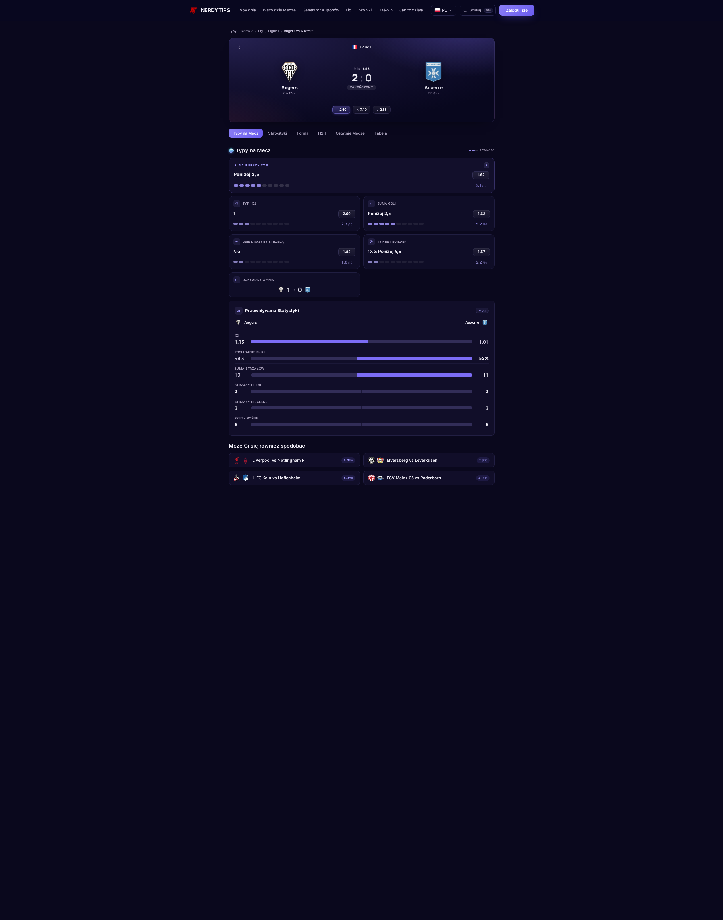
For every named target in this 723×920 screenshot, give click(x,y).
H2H (322, 133)
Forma (303, 133)
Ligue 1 (273, 31)
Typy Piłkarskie (241, 31)
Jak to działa (411, 10)
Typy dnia (247, 10)
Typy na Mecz (246, 133)
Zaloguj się (517, 10)
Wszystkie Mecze (279, 10)
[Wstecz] (239, 47)
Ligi (349, 10)
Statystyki (277, 133)
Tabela (380, 133)
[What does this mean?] (486, 165)
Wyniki (365, 10)
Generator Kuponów (321, 10)
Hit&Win (385, 10)
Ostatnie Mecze (350, 133)
